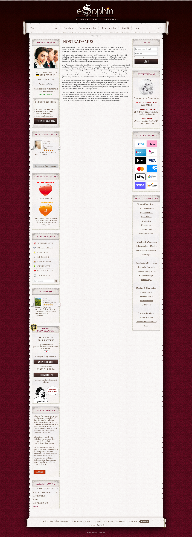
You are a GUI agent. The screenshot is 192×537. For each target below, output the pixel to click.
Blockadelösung (146, 301)
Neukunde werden (87, 28)
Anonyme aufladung (45, 362)
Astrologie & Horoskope (45, 489)
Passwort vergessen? (141, 57)
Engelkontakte (146, 292)
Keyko (44, 223)
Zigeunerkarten (146, 212)
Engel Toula (39, 220)
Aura (35, 499)
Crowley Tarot (146, 229)
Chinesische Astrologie (146, 271)
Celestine (53, 218)
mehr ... (36, 507)
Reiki (146, 326)
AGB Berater (121, 521)
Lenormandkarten (146, 208)
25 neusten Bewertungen (45, 166)
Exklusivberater (45, 248)
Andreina (47, 141)
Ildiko (45, 298)
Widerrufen (144, 521)
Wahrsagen (146, 254)
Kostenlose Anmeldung (45, 102)
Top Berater (43, 257)
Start (44, 521)
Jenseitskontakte (146, 296)
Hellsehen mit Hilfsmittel (146, 250)
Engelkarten (146, 225)
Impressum (97, 521)
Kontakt (125, 28)
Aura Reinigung (146, 317)
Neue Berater (43, 266)
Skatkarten (146, 221)
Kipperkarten (146, 217)
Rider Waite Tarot (146, 233)
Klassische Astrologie (146, 267)
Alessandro (52, 223)
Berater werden (108, 28)
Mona (42, 198)
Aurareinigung (40, 503)
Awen (43, 225)
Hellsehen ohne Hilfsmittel (146, 246)
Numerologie (146, 280)
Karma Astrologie (146, 275)
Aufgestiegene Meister (45, 492)
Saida (47, 218)
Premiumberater (45, 243)
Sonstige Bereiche (146, 313)
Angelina (48, 198)
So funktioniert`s (46, 375)
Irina (35, 218)
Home (56, 28)
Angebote (68, 28)
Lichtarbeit (146, 305)
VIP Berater (42, 252)
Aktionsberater (45, 271)
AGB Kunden (108, 521)
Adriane (41, 218)
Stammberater (44, 262)
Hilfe (136, 28)
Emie (48, 225)
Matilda (48, 220)
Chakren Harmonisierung (146, 322)
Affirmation (39, 496)
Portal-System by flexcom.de (96, 532)
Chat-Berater (43, 275)
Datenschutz (132, 521)
